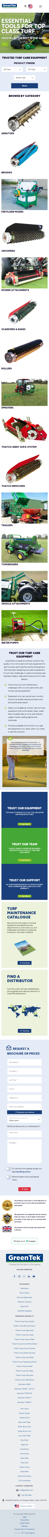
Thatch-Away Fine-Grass (24, 1335)
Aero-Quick (24, 1409)
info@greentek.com (26, 1490)
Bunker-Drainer (24, 1413)
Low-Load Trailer (24, 1436)
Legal (24, 1517)
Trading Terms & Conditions (24, 1529)
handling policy (23, 1172)
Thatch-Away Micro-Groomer (24, 1348)
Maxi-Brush (24, 1440)
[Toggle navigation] (40, 6)
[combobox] (24, 1133)
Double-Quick (24, 1418)
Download (26, 963)
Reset (24, 86)
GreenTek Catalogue (24, 1311)
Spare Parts (24, 1306)
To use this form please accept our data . (27, 1170)
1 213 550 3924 (26, 1495)
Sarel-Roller (24, 1471)
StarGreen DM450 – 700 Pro (25, 1389)
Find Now (25, 1031)
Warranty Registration (24, 1297)
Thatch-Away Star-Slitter (24, 1371)
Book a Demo (24, 1293)
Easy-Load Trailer (24, 1422)
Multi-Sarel (24, 1463)
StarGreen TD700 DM (24, 1393)
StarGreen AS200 (24, 1384)
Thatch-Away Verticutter (24, 1375)
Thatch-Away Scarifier (24, 1366)
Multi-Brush (24, 1449)
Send (26, 1189)
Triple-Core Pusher (24, 1476)
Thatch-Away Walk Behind (24, 1380)
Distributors (24, 1288)
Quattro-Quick (24, 1467)
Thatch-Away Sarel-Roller (24, 1357)
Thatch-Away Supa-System (24, 1321)
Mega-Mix (24, 1445)
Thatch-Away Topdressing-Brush (25, 1362)
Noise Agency (30, 1533)
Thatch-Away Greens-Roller (24, 1339)
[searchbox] (26, 1132)
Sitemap (24, 1526)
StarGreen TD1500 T (24, 1402)
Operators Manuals (24, 1302)
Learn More (25, 824)
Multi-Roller (24, 1458)
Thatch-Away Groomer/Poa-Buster (24, 1344)
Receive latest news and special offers (25, 1178)
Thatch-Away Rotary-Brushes (24, 1353)
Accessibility (24, 1520)
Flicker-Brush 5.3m (24, 1431)
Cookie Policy (24, 1523)
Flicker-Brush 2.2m (24, 1427)
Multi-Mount (24, 1454)
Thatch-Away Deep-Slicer (24, 1330)
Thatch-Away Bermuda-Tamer (24, 1326)
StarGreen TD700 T (24, 1398)
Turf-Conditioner (25, 1480)
